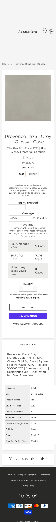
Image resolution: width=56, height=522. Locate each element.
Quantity (28, 284)
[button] (28, 307)
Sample (33, 174)
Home (5, 64)
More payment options (28, 323)
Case (21, 174)
